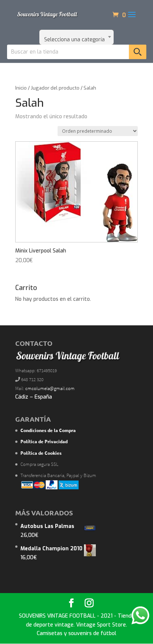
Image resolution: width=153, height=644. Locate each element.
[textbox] (76, 37)
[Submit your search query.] (137, 52)
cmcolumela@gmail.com (50, 388)
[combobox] (76, 37)
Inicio (21, 88)
